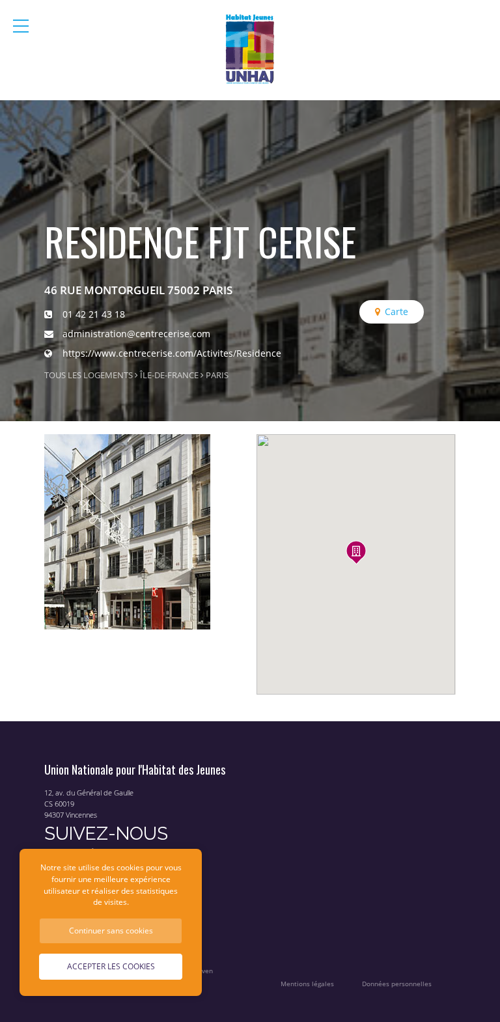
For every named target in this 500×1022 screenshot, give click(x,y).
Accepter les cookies (111, 966)
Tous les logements (88, 375)
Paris (217, 375)
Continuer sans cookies (111, 930)
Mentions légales (307, 984)
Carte (396, 311)
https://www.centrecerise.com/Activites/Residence (171, 353)
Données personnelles (397, 984)
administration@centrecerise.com (136, 333)
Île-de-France (169, 375)
